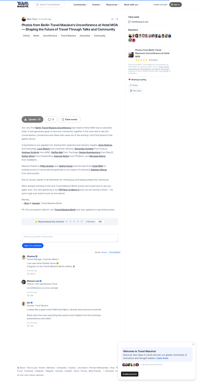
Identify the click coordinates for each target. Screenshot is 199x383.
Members (51, 367)
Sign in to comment (32, 245)
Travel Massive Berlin (65, 209)
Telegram (49, 371)
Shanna (31, 256)
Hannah (36, 203)
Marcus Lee (33, 281)
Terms (76, 371)
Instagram (39, 371)
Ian (28, 302)
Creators (72, 367)
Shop (112, 367)
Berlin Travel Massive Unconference (53, 127)
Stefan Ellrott (28, 156)
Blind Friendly (95, 371)
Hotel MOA (97, 166)
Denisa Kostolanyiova (89, 152)
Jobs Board (82, 367)
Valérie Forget (66, 166)
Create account (160, 4)
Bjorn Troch (32, 19)
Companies (61, 367)
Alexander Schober (84, 148)
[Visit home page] (23, 4)
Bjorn (27, 203)
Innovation (85, 35)
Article (26, 35)
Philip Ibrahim (47, 166)
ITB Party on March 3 (68, 189)
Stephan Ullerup (99, 169)
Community (80, 4)
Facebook (28, 371)
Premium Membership (98, 367)
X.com (20, 371)
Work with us (131, 4)
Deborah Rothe (61, 156)
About (22, 367)
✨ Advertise (108, 371)
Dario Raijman (105, 145)
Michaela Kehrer (97, 156)
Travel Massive (68, 35)
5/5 (165, 71)
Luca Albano (43, 148)
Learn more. (162, 358)
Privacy (84, 371)
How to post (32, 367)
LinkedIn (68, 371)
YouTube (59, 371)
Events (96, 4)
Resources (111, 4)
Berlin (36, 35)
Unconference (50, 35)
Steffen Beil (57, 152)
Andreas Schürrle (30, 152)
